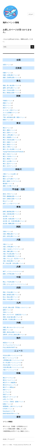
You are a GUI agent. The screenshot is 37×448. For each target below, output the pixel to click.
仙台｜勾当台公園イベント (11, 90)
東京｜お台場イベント (10, 161)
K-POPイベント (8, 408)
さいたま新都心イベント (10, 112)
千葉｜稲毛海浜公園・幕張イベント (14, 117)
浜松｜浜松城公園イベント (11, 214)
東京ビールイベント (9, 380)
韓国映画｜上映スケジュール (12, 406)
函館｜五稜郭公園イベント (11, 77)
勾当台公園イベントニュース (12, 355)
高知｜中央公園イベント (10, 299)
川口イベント (7, 115)
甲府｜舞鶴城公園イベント (11, 196)
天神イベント (7, 312)
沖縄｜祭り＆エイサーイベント (12, 327)
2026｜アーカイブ (8, 439)
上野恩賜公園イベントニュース (12, 360)
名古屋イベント (7, 216)
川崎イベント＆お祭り (10, 174)
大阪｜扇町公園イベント (10, 251)
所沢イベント (7, 108)
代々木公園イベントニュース (12, 362)
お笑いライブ (7, 399)
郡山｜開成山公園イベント (11, 92)
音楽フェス (6, 394)
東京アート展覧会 (8, 387)
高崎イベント (7, 103)
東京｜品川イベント (9, 163)
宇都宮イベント (7, 100)
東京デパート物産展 (9, 382)
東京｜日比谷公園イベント (11, 139)
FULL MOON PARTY (9, 347)
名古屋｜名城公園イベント (11, 218)
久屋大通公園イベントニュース (12, 367)
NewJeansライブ (8, 411)
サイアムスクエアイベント (11, 345)
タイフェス (6, 392)
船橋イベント (7, 119)
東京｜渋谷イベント (9, 154)
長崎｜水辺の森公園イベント (12, 317)
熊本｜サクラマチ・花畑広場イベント (14, 314)
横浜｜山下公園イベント (10, 178)
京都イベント (7, 231)
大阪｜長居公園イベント (10, 261)
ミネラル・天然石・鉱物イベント (13, 401)
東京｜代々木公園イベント (11, 149)
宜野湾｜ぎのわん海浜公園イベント (14, 334)
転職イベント (7, 404)
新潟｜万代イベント (9, 194)
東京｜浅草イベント (9, 132)
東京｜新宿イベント (9, 144)
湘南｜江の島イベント (10, 186)
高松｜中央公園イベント (10, 292)
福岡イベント (7, 310)
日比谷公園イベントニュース (12, 365)
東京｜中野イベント (9, 147)
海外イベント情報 (11, 22)
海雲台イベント (7, 342)
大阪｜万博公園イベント (10, 246)
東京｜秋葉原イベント (10, 137)
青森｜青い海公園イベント (11, 85)
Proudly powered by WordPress (21, 444)
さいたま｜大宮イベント (10, 110)
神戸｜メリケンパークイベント (12, 271)
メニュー (31, 14)
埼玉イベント (7, 105)
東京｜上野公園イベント (10, 135)
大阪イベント (7, 244)
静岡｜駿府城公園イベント (11, 211)
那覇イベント (7, 330)
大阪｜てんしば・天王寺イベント (13, 258)
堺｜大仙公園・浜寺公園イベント (13, 263)
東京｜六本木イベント (10, 156)
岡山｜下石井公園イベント (11, 282)
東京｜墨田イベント (9, 130)
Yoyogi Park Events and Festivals (13, 151)
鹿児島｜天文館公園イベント (12, 319)
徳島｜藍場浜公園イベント (11, 294)
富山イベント (7, 201)
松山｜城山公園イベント (10, 297)
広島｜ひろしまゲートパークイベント (14, 284)
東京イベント (7, 128)
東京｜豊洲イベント (9, 159)
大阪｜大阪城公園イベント (11, 256)
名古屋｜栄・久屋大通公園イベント (14, 221)
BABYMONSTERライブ (10, 413)
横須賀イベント (7, 183)
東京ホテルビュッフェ (10, 385)
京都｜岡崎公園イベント (10, 234)
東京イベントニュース (10, 358)
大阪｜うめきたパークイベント (12, 249)
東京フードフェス (8, 377)
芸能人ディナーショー (10, 397)
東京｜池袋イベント (9, 142)
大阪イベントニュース (10, 369)
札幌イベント (7, 72)
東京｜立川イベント (9, 166)
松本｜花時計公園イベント (11, 198)
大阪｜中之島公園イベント (11, 254)
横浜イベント (7, 176)
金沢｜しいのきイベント (10, 203)
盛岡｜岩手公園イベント (10, 88)
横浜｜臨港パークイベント (11, 181)
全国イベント (7, 64)
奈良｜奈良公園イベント (10, 236)
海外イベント (7, 389)
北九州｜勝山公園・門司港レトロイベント (16, 307)
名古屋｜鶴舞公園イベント (11, 223)
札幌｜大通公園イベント (10, 75)
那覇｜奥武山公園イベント (11, 332)
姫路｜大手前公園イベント (11, 274)
